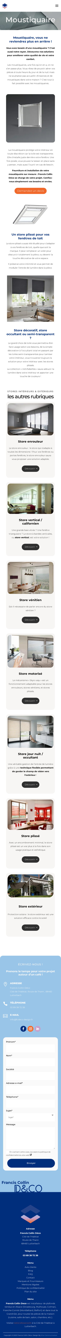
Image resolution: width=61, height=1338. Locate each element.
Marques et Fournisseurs (30, 1281)
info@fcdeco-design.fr (21, 1019)
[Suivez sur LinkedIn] (38, 1029)
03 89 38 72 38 (17, 1007)
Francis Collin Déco (20, 988)
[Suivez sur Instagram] (30, 1029)
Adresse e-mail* (14, 1083)
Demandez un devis (30, 190)
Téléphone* (12, 1097)
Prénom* (11, 1041)
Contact (30, 1277)
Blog (30, 1270)
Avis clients (30, 1267)
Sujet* (9, 1110)
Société (10, 1069)
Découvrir (30, 468)
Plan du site (30, 1291)
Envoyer (31, 1163)
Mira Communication (49, 1335)
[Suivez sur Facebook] (23, 1029)
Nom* (9, 1055)
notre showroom (22, 1323)
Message (10, 1124)
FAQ (30, 1274)
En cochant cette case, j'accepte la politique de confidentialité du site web (28, 1153)
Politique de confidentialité (30, 1288)
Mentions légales (30, 1284)
